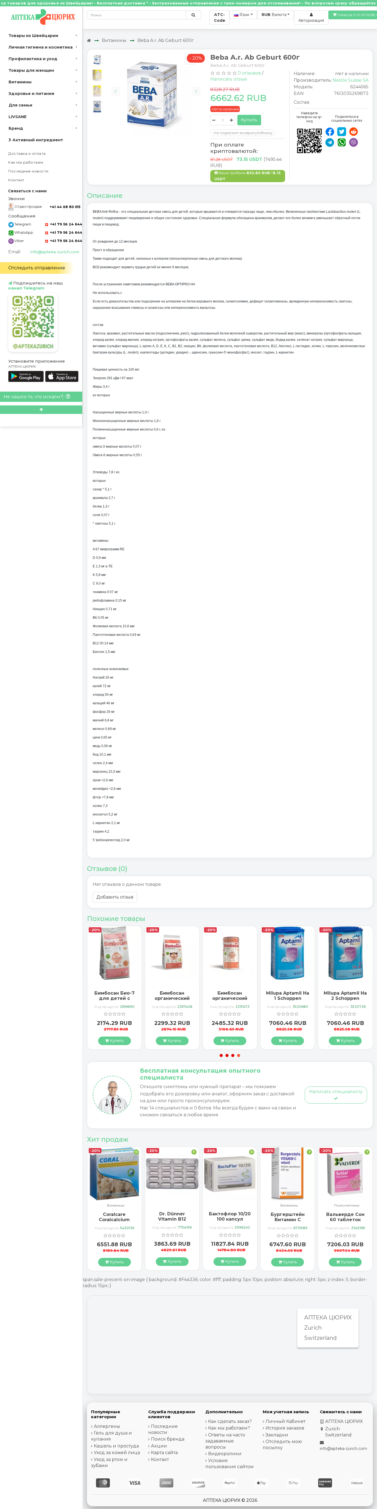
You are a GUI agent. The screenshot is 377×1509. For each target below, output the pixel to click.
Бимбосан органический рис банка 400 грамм (230, 1001)
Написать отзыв (228, 79)
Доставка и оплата (27, 154)
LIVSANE (17, 116)
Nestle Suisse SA (350, 80)
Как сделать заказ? (230, 1421)
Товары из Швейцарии (33, 35)
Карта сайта (164, 1452)
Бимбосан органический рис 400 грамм (172, 998)
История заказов (285, 1428)
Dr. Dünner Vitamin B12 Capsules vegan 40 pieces (172, 1221)
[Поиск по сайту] (193, 14)
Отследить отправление (36, 267)
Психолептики (346, 1205)
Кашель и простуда (116, 1446)
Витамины (20, 81)
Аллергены (107, 1426)
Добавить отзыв (114, 897)
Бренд (16, 128)
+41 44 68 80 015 (65, 207)
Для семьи (20, 105)
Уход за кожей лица (117, 1452)
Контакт (16, 180)
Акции (159, 1446)
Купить (249, 120)
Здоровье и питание (31, 93)
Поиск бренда (167, 1439)
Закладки (277, 1435)
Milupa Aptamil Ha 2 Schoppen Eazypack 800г (345, 998)
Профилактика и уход (33, 58)
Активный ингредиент (37, 139)
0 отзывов (249, 73)
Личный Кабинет (286, 1421)
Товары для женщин (31, 70)
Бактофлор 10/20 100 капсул (230, 1216)
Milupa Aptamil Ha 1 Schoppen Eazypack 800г (287, 998)
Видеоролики (224, 1453)
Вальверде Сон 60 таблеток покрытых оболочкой (345, 1222)
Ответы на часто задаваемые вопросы (225, 1441)
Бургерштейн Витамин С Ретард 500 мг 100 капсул (288, 1222)
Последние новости (28, 171)
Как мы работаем (25, 162)
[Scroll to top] (41, 409)
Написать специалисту (336, 1091)
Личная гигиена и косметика (41, 47)
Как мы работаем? (229, 1428)
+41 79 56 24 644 (65, 224)
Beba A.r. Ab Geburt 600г (165, 40)
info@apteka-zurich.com (54, 251)
